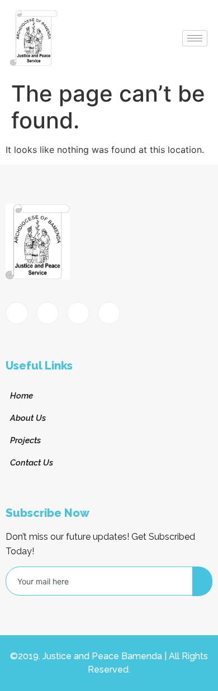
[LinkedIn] (78, 313)
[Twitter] (47, 313)
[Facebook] (17, 313)
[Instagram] (109, 313)
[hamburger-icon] (194, 38)
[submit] (202, 581)
